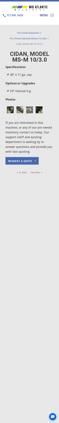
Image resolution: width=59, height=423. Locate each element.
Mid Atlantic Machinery (29, 8)
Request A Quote (20, 161)
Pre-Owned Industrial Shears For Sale (28, 38)
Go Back (23, 172)
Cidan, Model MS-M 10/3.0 (29, 44)
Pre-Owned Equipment (28, 33)
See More (35, 172)
